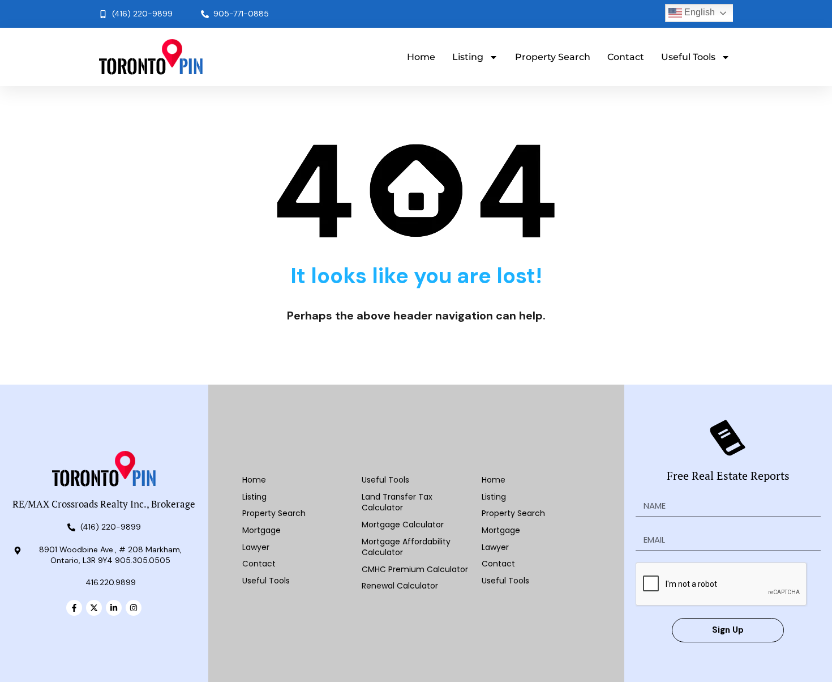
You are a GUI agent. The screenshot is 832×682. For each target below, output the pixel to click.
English (698, 12)
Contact (625, 57)
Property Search (552, 57)
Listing (467, 57)
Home (421, 57)
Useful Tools (688, 57)
